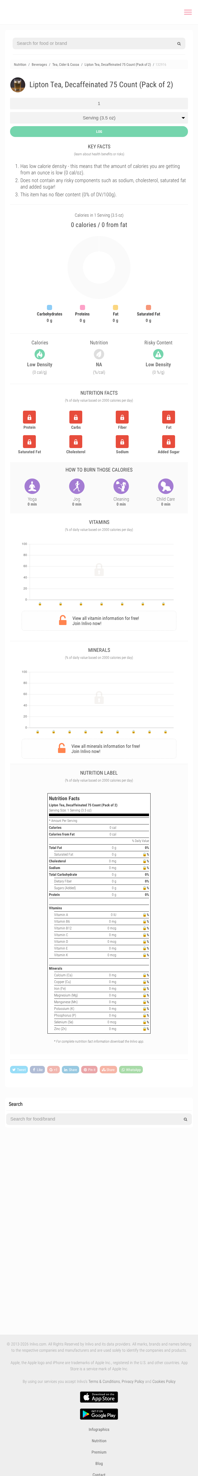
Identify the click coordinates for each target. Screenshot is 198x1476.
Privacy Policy (133, 1381)
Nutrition (99, 1440)
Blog (99, 1463)
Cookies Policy (164, 1381)
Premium (99, 1452)
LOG (99, 131)
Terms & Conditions (104, 1381)
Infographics (99, 1429)
